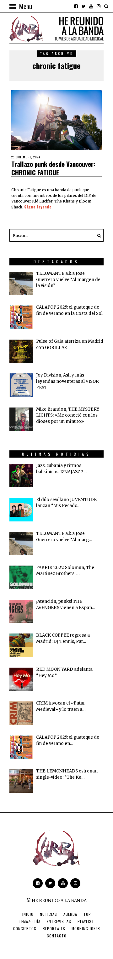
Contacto (57, 935)
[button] (97, 235)
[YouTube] (91, 6)
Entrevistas (59, 921)
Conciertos (24, 928)
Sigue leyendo (37, 206)
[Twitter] (83, 6)
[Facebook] (76, 6)
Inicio (28, 914)
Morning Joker (86, 928)
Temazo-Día (29, 921)
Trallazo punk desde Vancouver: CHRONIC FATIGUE (53, 168)
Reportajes (54, 928)
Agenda (70, 914)
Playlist (86, 921)
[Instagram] (98, 6)
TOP (87, 914)
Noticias (48, 914)
